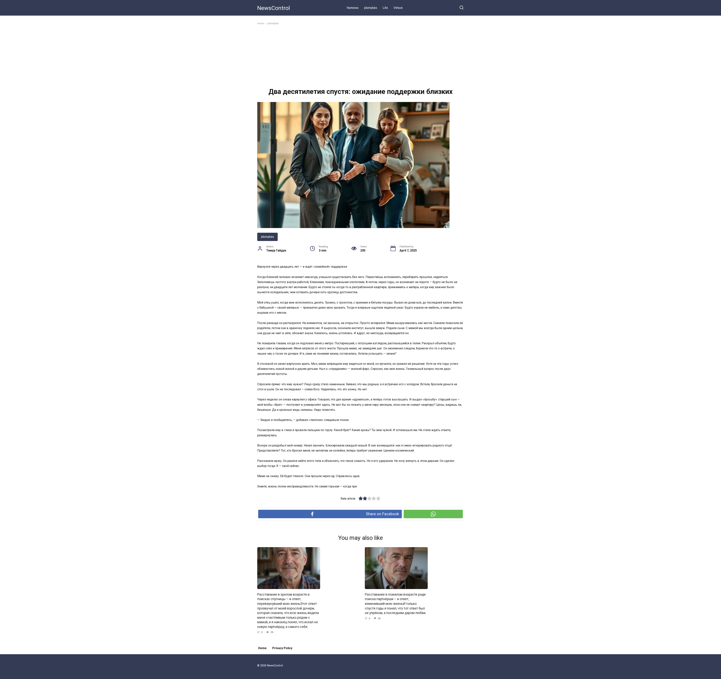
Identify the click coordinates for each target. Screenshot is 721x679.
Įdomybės (370, 8)
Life (385, 8)
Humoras (352, 8)
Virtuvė (398, 8)
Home (262, 648)
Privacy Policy (282, 648)
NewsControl (273, 8)
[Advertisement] (360, 56)
